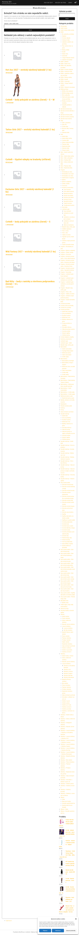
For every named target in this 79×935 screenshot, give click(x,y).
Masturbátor (64, 347)
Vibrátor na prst (66, 701)
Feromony (64, 185)
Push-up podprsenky (67, 541)
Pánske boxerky (66, 539)
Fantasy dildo (65, 140)
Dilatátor (64, 36)
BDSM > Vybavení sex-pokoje (68, 87)
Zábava (62, 797)
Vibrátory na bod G (66, 652)
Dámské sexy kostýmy (66, 118)
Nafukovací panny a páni (67, 396)
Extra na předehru (66, 313)
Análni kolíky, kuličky (67, 138)
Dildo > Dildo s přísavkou (67, 158)
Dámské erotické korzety (68, 490)
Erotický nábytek (66, 38)
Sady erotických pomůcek (67, 412)
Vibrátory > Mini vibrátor (66, 760)
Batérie (64, 179)
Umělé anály (65, 372)
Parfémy (63, 408)
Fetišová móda (66, 40)
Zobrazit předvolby (70, 930)
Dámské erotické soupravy (67, 116)
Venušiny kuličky (66, 331)
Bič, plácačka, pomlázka (68, 34)
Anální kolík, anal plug (67, 311)
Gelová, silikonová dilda (67, 142)
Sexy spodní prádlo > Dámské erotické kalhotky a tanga (67, 555)
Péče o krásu (65, 231)
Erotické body (65, 524)
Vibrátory (63, 654)
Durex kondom (67, 189)
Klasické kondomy (68, 193)
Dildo (62, 134)
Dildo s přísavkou (66, 122)
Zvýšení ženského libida (68, 244)
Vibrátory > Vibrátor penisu (67, 783)
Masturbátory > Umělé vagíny (68, 394)
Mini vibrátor (65, 683)
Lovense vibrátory (68, 628)
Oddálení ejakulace (66, 229)
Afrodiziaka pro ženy (67, 172)
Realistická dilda (66, 146)
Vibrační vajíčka (66, 333)
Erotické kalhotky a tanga (68, 528)
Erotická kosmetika (65, 303)
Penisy (62, 410)
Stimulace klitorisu (66, 427)
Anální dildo (65, 136)
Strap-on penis (65, 150)
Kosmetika (64, 207)
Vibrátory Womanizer (69, 677)
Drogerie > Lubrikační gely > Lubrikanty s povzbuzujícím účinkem (67, 284)
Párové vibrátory (66, 685)
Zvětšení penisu (66, 335)
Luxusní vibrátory (66, 626)
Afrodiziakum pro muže (68, 173)
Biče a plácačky (66, 95)
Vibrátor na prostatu (67, 650)
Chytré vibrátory (66, 618)
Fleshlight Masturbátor (67, 351)
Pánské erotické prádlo (66, 406)
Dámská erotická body (66, 109)
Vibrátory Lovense (68, 671)
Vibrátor (62, 614)
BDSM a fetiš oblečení (67, 91)
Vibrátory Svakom (68, 673)
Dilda (62, 120)
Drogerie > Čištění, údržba (67, 252)
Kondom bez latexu (68, 195)
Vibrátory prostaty (66, 709)
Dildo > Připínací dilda (66, 166)
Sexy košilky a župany (67, 543)
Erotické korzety (66, 530)
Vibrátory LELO (67, 669)
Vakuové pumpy (66, 429)
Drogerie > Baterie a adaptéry (68, 250)
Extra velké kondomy (69, 191)
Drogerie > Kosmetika (66, 272)
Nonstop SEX (6, 2)
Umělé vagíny (65, 356)
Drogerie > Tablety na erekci (67, 293)
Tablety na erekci (66, 235)
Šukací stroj (65, 53)
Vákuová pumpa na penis (68, 329)
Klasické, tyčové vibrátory (68, 624)
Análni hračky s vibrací (67, 656)
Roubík (63, 51)
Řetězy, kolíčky (65, 50)
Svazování (64, 55)
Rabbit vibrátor (65, 642)
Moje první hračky (66, 801)
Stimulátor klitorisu (66, 327)
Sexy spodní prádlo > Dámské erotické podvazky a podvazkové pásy (68, 569)
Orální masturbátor (66, 355)
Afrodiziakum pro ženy (67, 175)
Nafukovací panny (66, 353)
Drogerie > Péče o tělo (66, 292)
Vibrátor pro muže (66, 705)
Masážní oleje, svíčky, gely (68, 227)
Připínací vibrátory (66, 638)
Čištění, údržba (65, 183)
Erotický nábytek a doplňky (67, 337)
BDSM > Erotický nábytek (67, 69)
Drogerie (63, 170)
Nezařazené (63, 404)
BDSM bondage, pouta (67, 93)
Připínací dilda (65, 144)
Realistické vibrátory (67, 644)
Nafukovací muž (66, 317)
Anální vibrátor (65, 616)
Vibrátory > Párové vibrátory (67, 762)
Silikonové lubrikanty (69, 225)
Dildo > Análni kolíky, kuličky (67, 156)
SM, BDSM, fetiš (64, 600)
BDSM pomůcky (64, 89)
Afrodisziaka (64, 26)
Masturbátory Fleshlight (68, 360)
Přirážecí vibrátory (66, 689)
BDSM (62, 32)
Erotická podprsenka (67, 522)
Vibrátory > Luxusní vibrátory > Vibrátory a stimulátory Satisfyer (68, 732)
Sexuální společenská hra (68, 803)
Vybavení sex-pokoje (67, 59)
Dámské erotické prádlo (66, 114)
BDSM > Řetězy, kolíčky (66, 77)
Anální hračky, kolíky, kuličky (67, 30)
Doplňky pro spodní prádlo (68, 520)
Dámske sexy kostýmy (67, 512)
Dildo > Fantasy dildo (66, 160)
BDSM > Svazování (65, 81)
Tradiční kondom (68, 203)
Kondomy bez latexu (69, 197)
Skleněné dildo (65, 132)
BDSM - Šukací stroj (65, 63)
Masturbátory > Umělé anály (67, 392)
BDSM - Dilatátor (65, 61)
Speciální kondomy (68, 201)
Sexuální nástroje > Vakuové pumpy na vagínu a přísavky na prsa (68, 470)
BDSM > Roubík (64, 79)
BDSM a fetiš (65, 602)
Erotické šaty (48, 2)
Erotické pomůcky (65, 309)
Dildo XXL (64, 124)
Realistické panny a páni (68, 398)
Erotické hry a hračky (66, 307)
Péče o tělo (65, 233)
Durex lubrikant (67, 211)
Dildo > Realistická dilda (66, 168)
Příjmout (45, 930)
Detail (10, 72)
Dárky (70, 2)
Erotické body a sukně (67, 526)
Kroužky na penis (60, 2)
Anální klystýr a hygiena (68, 177)
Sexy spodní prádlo (65, 482)
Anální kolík (65, 415)
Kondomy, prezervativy (67, 187)
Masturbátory (64, 358)
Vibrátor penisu (66, 703)
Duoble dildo (65, 126)
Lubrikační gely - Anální (66, 343)
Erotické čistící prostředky (67, 305)
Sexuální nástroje (65, 414)
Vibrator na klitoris (66, 648)
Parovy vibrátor (66, 636)
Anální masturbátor (67, 349)
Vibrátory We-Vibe (68, 675)
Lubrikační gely (65, 209)
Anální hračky (64, 28)
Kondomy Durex (67, 199)
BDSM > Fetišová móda (66, 71)
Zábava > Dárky (64, 809)
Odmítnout (58, 930)
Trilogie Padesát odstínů (68, 57)
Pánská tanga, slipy (67, 537)
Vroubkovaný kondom (69, 205)
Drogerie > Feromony (66, 254)
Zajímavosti (9, 920)
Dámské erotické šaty (67, 500)
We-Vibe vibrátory (68, 630)
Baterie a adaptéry (66, 181)
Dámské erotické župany (68, 506)
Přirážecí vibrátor (66, 640)
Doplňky (64, 514)
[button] (76, 919)
